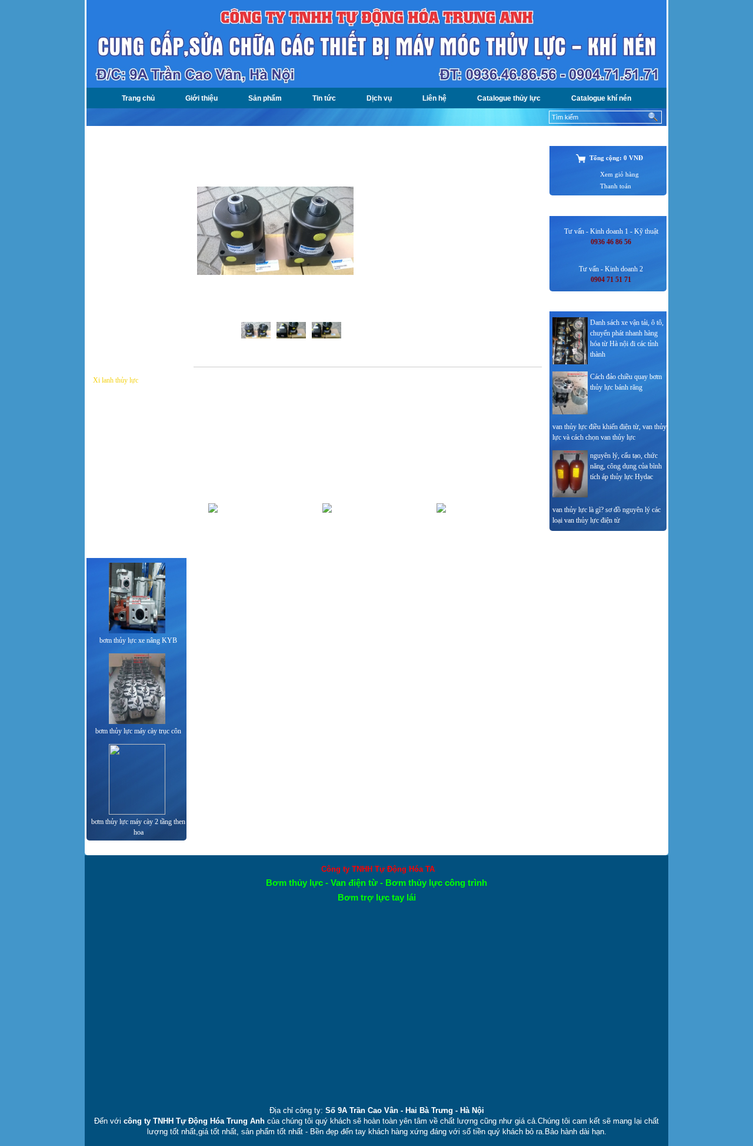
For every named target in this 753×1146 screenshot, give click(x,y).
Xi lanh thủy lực (115, 380)
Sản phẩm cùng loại (232, 448)
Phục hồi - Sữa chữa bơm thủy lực (135, 352)
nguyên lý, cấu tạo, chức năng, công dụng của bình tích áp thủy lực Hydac (626, 466)
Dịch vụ (379, 98)
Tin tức (324, 98)
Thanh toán (615, 186)
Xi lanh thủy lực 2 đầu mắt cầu (481, 566)
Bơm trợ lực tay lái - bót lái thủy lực (130, 229)
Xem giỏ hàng (619, 174)
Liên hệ (434, 98)
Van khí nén (109, 447)
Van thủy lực (111, 279)
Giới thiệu (201, 98)
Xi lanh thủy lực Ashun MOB (366, 566)
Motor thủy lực (114, 302)
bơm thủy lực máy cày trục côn (138, 731)
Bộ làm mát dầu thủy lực (127, 324)
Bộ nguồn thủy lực (119, 201)
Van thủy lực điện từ (121, 257)
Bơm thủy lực (112, 156)
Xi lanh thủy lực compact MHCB (252, 566)
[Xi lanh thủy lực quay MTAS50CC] (275, 272)
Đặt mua (376, 190)
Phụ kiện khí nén (116, 526)
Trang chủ (138, 98)
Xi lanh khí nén (114, 470)
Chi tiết (272, 605)
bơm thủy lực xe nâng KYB (138, 640)
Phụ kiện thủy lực (117, 402)
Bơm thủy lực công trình (127, 179)
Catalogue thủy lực (509, 98)
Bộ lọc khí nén (113, 425)
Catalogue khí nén (601, 98)
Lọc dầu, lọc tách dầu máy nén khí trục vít (135, 497)
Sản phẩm (265, 98)
